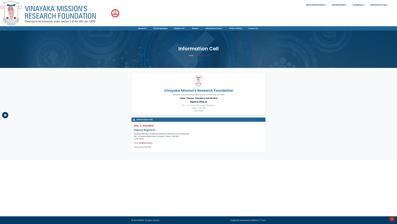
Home (191, 55)
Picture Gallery (236, 28)
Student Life (179, 28)
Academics (358, 5)
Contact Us (253, 28)
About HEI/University (315, 5)
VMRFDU (141, 220)
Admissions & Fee (378, 5)
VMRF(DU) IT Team (258, 220)
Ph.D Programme (160, 28)
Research (142, 28)
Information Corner (214, 28)
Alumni (195, 28)
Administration (339, 5)
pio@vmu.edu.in (146, 143)
